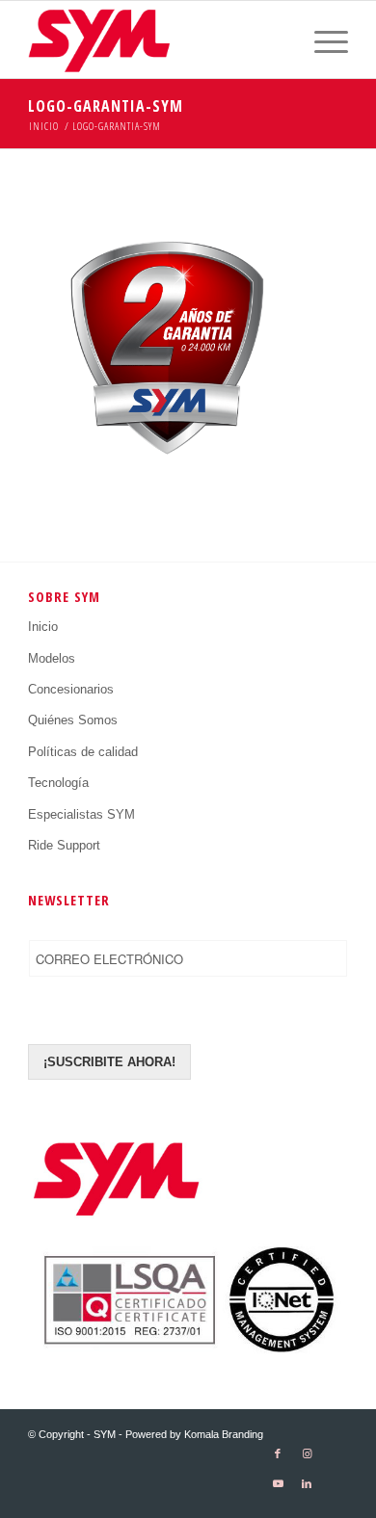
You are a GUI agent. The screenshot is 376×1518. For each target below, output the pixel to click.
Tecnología (58, 782)
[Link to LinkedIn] (306, 1484)
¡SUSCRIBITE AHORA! (109, 1062)
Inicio (43, 626)
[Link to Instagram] (306, 1454)
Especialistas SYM (81, 814)
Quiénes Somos (73, 720)
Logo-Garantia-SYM (105, 106)
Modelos (51, 658)
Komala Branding (223, 1434)
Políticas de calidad (83, 752)
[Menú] (321, 39)
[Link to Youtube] (277, 1484)
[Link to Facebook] (277, 1454)
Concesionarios (71, 689)
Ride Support (64, 845)
